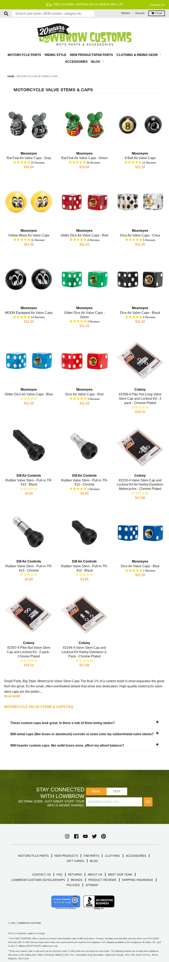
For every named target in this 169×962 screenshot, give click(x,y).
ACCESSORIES (136, 855)
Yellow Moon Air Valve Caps (28, 235)
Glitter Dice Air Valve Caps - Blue (29, 394)
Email (96, 791)
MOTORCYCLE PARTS (33, 855)
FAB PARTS (91, 855)
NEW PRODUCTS (66, 855)
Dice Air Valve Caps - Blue (140, 566)
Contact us (157, 4)
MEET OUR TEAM (120, 874)
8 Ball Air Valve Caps (140, 158)
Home (10, 76)
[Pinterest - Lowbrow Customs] (103, 836)
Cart (158, 13)
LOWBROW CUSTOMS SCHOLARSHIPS (38, 880)
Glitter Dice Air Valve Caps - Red (84, 235)
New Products (83, 55)
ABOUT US (95, 874)
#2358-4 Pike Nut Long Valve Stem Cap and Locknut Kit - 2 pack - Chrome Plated (140, 398)
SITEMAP (92, 885)
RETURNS (75, 874)
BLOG (94, 861)
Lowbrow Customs (29, 923)
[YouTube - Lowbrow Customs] (85, 836)
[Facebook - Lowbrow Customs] (76, 836)
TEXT (117, 791)
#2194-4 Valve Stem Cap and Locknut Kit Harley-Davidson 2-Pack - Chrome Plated (84, 652)
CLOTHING (112, 855)
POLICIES (73, 885)
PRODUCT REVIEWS (102, 880)
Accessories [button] (76, 61)
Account (139, 13)
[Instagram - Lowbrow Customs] (67, 836)
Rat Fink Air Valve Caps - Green (84, 158)
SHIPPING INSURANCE (137, 880)
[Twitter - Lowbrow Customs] (94, 836)
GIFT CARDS (75, 861)
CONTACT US (41, 874)
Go (148, 802)
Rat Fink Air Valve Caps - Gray (29, 158)
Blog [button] (96, 61)
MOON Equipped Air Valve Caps (29, 312)
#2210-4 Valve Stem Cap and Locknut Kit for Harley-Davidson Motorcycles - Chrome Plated (140, 485)
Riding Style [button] (56, 55)
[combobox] (53, 14)
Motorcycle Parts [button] (25, 55)
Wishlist (125, 13)
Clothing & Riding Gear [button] (137, 55)
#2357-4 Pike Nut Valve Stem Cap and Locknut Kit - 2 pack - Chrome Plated (29, 652)
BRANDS (76, 880)
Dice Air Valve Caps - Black (140, 312)
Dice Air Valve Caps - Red (84, 394)
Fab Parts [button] (105, 55)
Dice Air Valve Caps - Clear (140, 235)
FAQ (59, 874)
